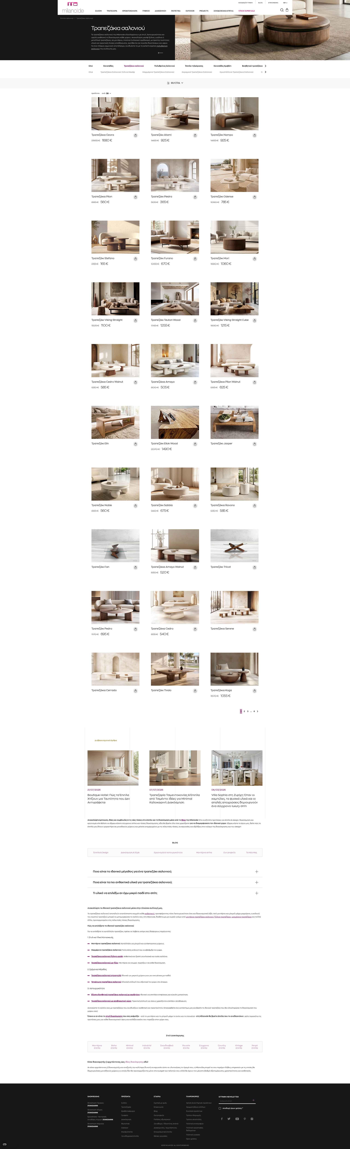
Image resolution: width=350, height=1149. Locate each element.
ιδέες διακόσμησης (134, 1062)
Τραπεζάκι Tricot (221, 567)
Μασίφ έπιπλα (127, 1132)
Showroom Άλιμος (95, 1110)
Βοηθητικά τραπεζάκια (252, 66)
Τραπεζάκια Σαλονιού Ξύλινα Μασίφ (117, 72)
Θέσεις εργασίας (160, 1136)
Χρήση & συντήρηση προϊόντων (199, 1103)
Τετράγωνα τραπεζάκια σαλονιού (106, 982)
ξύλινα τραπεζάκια (223, 917)
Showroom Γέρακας (96, 1103)
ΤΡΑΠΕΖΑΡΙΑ (112, 11)
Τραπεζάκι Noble (101, 505)
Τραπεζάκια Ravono (223, 505)
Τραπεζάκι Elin (100, 443)
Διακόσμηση (126, 1119)
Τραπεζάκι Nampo (222, 135)
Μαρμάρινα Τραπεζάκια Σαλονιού (158, 72)
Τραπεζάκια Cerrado (104, 690)
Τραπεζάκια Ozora (102, 135)
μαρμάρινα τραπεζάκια (242, 917)
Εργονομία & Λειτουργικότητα (168, 852)
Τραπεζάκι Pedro (101, 628)
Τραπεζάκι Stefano (102, 258)
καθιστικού (149, 913)
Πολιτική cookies (193, 1135)
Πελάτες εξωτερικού (162, 1119)
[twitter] (229, 1119)
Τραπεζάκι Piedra (161, 196)
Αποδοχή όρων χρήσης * (233, 1108)
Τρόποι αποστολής (193, 1119)
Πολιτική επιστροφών (195, 1124)
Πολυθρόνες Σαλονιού (164, 66)
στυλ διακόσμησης (114, 1016)
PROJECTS (203, 11)
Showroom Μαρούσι (96, 1124)
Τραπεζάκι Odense (222, 196)
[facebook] (221, 1119)
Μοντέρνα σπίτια (204, 852)
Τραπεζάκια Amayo (163, 382)
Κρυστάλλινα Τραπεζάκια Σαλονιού (236, 72)
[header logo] (73, 7)
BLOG (260, 3)
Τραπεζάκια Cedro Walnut (107, 382)
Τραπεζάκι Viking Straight (106, 320)
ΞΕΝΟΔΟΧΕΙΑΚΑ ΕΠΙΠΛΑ (223, 11)
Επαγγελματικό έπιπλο (163, 1132)
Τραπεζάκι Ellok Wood (164, 443)
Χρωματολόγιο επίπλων (195, 1107)
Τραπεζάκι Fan (100, 567)
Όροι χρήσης (191, 1139)
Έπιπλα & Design (101, 852)
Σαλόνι (124, 1103)
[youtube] (237, 1119)
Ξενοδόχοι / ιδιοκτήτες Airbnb (166, 1124)
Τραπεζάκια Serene (222, 628)
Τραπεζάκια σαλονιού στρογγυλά (106, 975)
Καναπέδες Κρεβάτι (222, 66)
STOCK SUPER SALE (247, 11)
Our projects (229, 852)
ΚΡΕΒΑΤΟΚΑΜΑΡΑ (129, 11)
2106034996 (93, 1106)
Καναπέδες (108, 66)
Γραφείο (124, 1115)
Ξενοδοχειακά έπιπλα (130, 1136)
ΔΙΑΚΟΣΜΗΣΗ (160, 11)
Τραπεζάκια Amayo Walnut (167, 567)
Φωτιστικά (125, 1124)
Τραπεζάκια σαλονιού (134, 66)
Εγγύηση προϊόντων (194, 1111)
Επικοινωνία (158, 1107)
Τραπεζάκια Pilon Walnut (225, 382)
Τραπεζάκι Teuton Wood (165, 320)
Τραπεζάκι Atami (161, 135)
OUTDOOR (190, 11)
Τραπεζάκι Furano (162, 258)
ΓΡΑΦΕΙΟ (146, 11)
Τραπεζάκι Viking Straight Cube (230, 320)
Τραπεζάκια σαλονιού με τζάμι (104, 963)
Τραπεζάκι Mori (220, 258)
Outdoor (124, 1128)
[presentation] (160, 53)
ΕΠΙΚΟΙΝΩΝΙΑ (273, 3)
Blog (183, 820)
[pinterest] (245, 1119)
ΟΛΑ (91, 66)
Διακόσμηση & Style (130, 852)
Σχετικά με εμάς (160, 1103)
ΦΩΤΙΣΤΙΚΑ (175, 11)
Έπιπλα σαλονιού (66, 18)
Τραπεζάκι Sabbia (162, 505)
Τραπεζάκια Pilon (101, 196)
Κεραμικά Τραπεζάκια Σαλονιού (197, 72)
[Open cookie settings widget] (9, 1144)
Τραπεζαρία (126, 1107)
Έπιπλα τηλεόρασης (194, 66)
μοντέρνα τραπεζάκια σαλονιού (200, 917)
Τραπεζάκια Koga (221, 690)
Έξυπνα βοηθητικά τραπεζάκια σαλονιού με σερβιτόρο (115, 995)
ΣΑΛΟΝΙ (98, 11)
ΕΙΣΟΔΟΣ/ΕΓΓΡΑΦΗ (245, 3)
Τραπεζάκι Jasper (221, 443)
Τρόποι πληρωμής (193, 1115)
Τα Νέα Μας (251, 852)
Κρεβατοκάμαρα (128, 1111)
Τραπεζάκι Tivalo (161, 690)
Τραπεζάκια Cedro (162, 628)
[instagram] (252, 1119)
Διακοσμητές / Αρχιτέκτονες (165, 1128)
